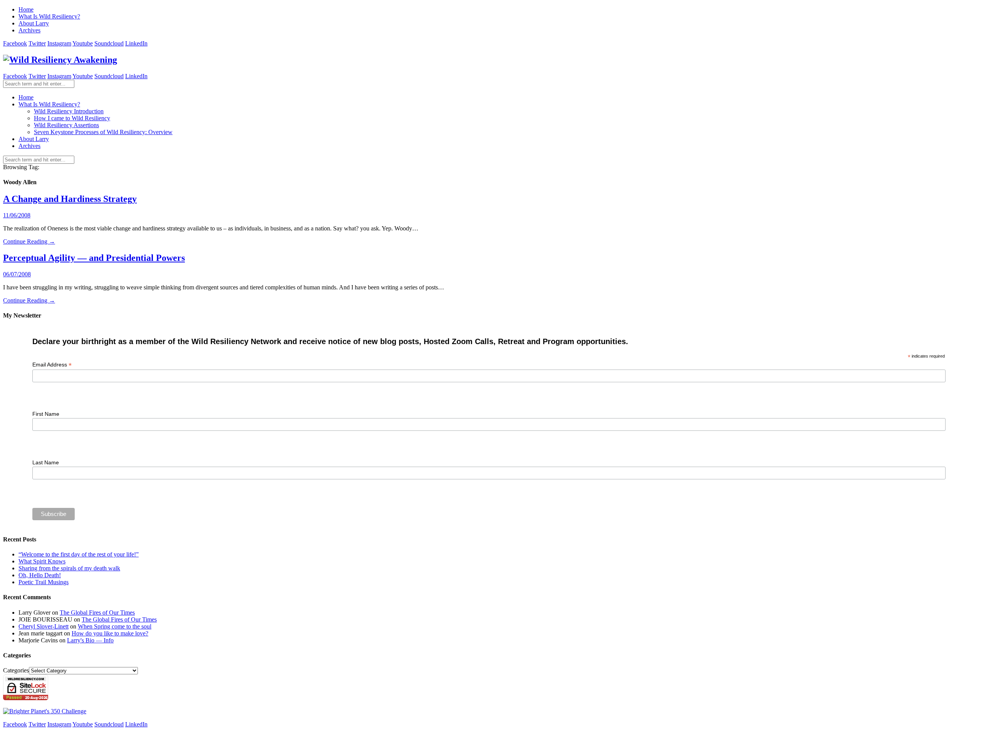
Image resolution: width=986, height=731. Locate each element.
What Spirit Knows (41, 561)
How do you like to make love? (110, 633)
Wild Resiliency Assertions (66, 125)
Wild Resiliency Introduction (69, 111)
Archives (29, 30)
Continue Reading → (29, 241)
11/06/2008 (16, 215)
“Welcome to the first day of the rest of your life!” (78, 554)
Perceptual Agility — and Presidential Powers (94, 258)
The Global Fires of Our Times (97, 612)
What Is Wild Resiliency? (49, 16)
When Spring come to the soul (114, 626)
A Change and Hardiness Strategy (70, 199)
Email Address (52, 364)
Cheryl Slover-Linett (43, 626)
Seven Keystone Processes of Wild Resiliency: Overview (103, 132)
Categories (16, 670)
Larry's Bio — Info (90, 640)
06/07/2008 (17, 274)
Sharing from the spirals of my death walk (69, 568)
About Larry (33, 23)
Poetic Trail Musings (43, 582)
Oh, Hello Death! (39, 575)
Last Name (45, 462)
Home (26, 9)
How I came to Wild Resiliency (72, 118)
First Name (45, 414)
